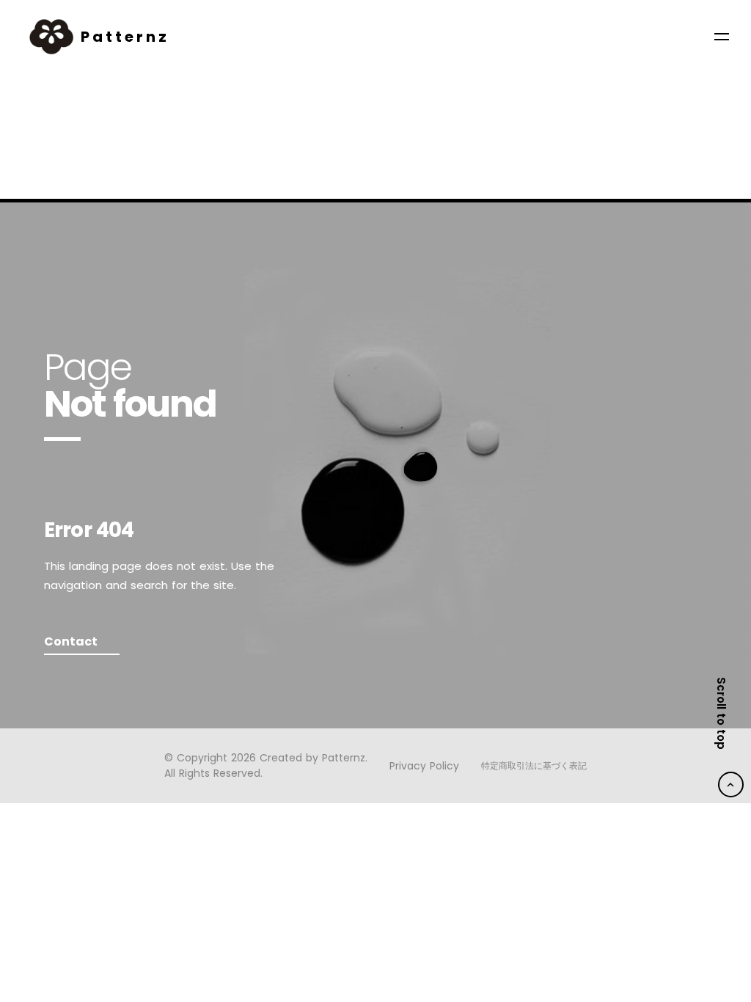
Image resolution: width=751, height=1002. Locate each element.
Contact (71, 642)
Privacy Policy (424, 766)
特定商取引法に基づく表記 (534, 766)
